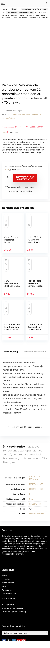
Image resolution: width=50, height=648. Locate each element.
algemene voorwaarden (12, 608)
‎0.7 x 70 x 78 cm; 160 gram (36, 478)
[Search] (46, 3)
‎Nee (31, 499)
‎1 (29, 494)
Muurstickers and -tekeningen (34, 9)
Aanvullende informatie (34, 351)
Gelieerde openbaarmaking (14, 611)
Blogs (4, 586)
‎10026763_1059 (36, 484)
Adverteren (7, 590)
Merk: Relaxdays (36, 513)
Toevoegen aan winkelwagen (25, 178)
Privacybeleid (8, 604)
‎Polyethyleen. (35, 504)
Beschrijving (11, 351)
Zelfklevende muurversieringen (20, 12)
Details (4, 132)
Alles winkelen (8, 583)
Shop (14, 9)
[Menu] (3, 3)
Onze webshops (9, 593)
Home (4, 9)
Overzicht (6, 579)
